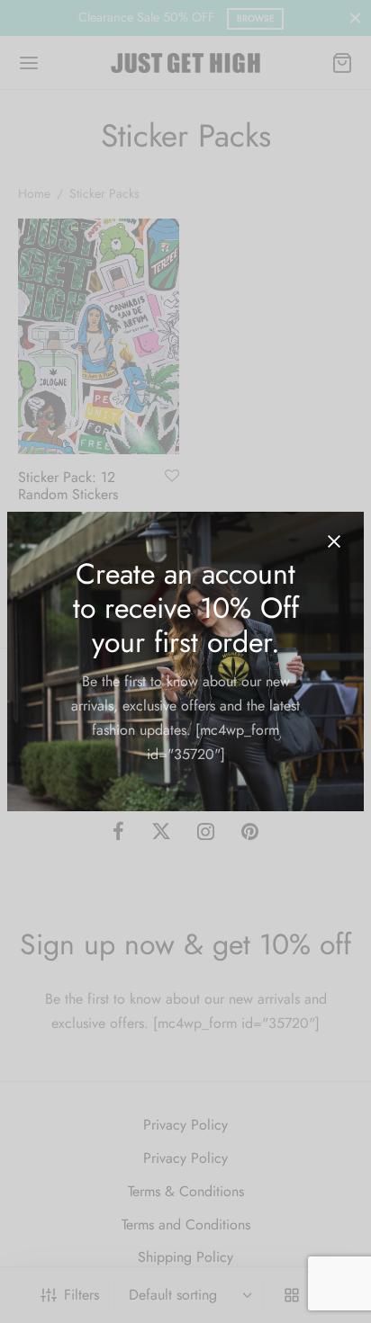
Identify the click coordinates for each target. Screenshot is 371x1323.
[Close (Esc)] (334, 541)
